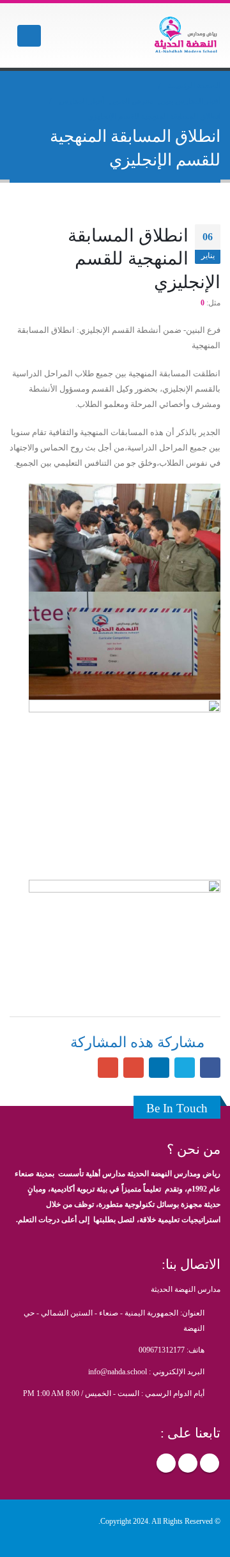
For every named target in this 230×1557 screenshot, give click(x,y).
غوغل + (133, 1067)
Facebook (209, 1463)
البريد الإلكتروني (108, 1067)
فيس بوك (210, 1067)
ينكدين (159, 1067)
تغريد (184, 1067)
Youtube (166, 1463)
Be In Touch (177, 1108)
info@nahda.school (117, 1372)
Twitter (187, 1463)
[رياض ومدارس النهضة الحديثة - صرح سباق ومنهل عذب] (185, 35)
